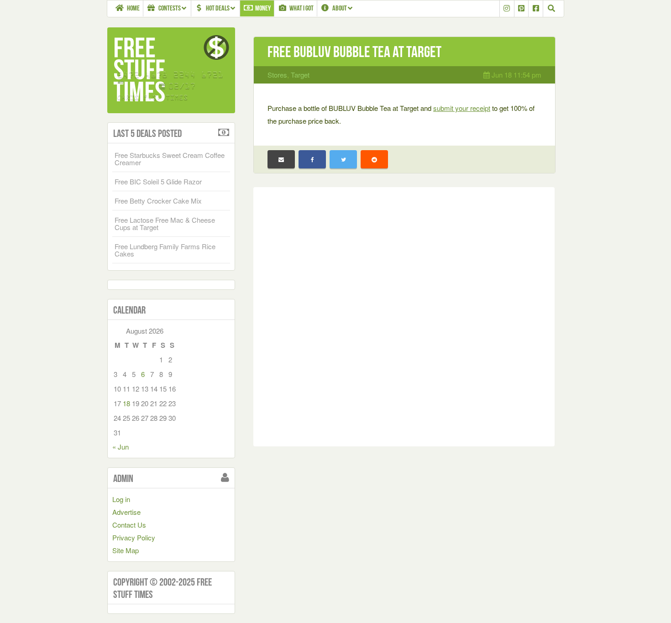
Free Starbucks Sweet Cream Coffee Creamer (170, 158)
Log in (121, 499)
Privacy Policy (133, 537)
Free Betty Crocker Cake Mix (158, 200)
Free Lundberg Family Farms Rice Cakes (165, 249)
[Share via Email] (281, 159)
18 (126, 403)
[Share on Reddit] (374, 159)
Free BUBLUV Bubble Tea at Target (354, 51)
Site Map (125, 550)
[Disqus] (404, 315)
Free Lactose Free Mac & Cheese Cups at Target (165, 223)
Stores (277, 74)
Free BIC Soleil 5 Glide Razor (158, 181)
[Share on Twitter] (343, 159)
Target (300, 74)
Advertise (126, 512)
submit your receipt (461, 108)
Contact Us (129, 524)
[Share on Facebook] (312, 159)
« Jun (120, 446)
